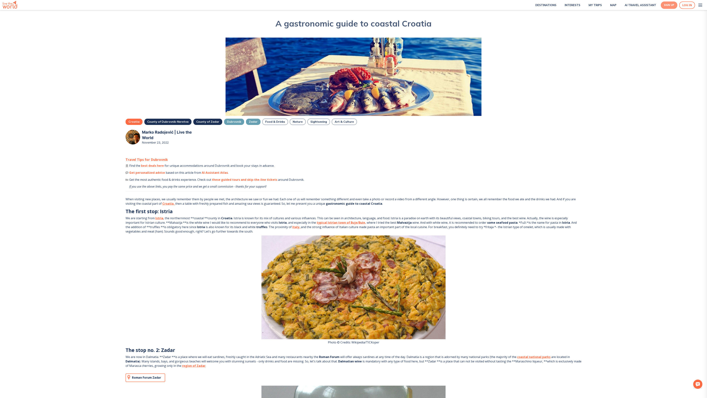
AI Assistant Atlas (215, 173)
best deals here (152, 166)
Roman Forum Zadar (146, 378)
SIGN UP (669, 5)
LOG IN (687, 5)
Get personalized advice (147, 173)
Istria (159, 218)
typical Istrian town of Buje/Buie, (341, 223)
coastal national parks (534, 357)
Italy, (296, 227)
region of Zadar (193, 366)
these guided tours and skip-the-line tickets (244, 180)
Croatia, (168, 204)
